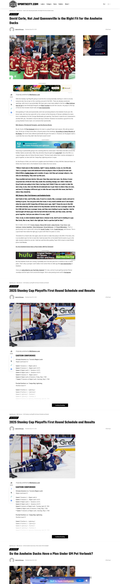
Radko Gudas (29, 173)
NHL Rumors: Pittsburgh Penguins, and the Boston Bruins (34, 125)
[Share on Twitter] (11, 105)
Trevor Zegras (35, 225)
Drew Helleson (48, 227)
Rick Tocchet (45, 105)
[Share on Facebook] (11, 101)
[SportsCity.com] (23, 4)
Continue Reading (60, 405)
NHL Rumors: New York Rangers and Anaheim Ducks (33, 195)
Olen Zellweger (38, 227)
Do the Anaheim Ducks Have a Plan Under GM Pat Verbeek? (34, 246)
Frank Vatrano (58, 229)
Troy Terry (63, 225)
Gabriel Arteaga (19, 29)
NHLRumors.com (34, 94)
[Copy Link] (11, 108)
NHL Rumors (14, 14)
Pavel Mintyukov (61, 227)
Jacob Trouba (45, 229)
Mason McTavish (45, 225)
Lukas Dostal (55, 225)
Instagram (67, 272)
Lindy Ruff (58, 153)
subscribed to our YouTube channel (33, 270)
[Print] (11, 112)
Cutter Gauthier (27, 227)
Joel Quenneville (44, 108)
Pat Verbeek (30, 129)
